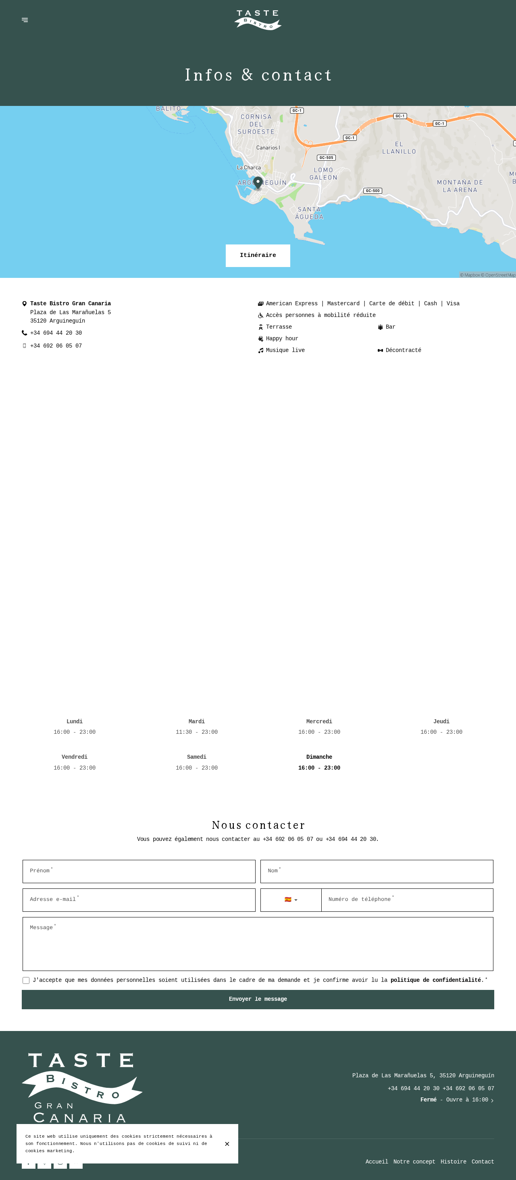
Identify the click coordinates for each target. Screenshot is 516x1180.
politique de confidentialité (436, 980)
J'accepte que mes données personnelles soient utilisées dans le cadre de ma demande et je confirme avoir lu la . (260, 980)
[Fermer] (227, 1144)
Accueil (377, 1162)
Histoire (453, 1162)
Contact (483, 1162)
